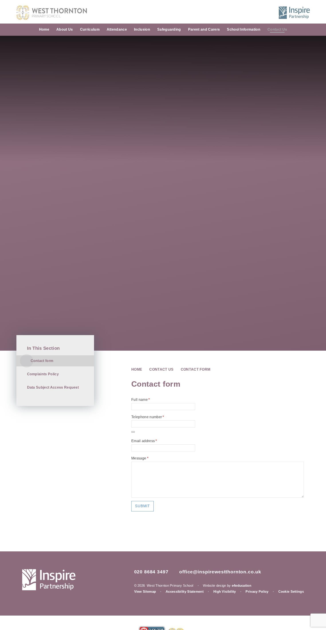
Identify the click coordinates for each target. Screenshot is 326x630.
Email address (144, 441)
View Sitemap (145, 591)
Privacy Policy (256, 591)
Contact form (195, 369)
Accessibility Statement (185, 591)
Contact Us (161, 369)
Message (139, 458)
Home (136, 369)
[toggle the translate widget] (259, 12)
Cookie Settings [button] (291, 591)
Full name (140, 399)
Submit (142, 506)
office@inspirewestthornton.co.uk (220, 571)
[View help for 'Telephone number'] (133, 432)
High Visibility (224, 591)
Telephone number (147, 417)
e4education (241, 585)
